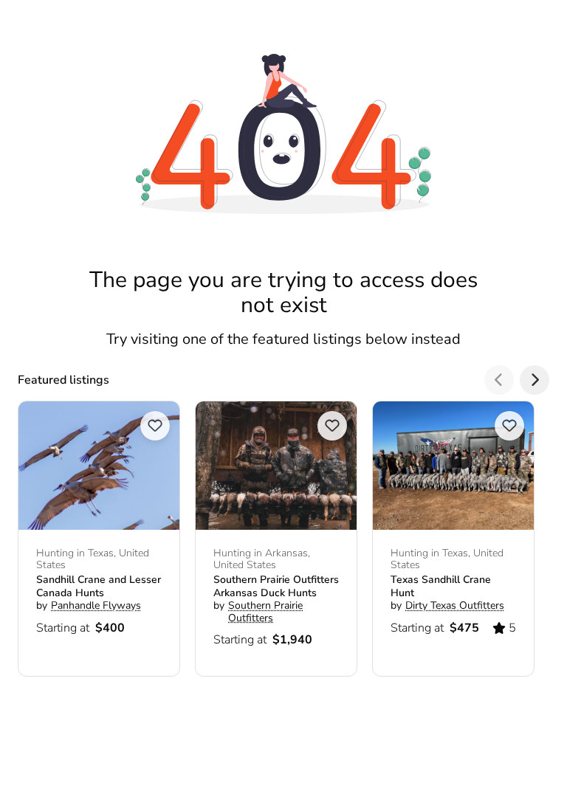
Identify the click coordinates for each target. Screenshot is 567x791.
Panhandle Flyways (96, 606)
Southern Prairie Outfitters (265, 612)
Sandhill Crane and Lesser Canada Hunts (98, 586)
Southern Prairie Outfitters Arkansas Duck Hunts (276, 586)
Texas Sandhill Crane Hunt (441, 586)
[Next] (534, 380)
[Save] (155, 426)
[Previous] (499, 380)
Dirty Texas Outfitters (454, 606)
